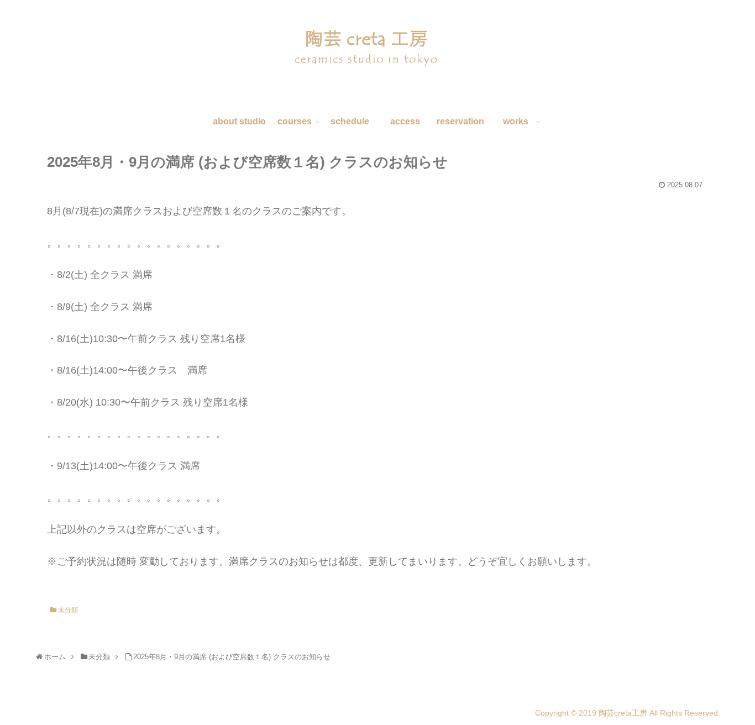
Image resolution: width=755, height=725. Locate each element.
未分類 (67, 610)
